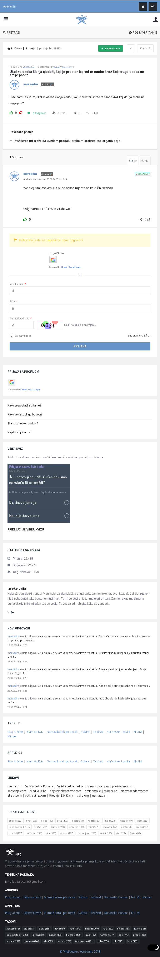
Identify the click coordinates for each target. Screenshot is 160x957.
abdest (15, 820)
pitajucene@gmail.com (25, 881)
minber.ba (110, 791)
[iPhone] (143, 6)
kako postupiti (19, 826)
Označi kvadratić (21, 318)
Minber (12, 736)
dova (62, 820)
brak (31, 820)
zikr (121, 833)
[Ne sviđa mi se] (20, 112)
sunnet (66, 833)
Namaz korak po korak (62, 732)
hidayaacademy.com (134, 791)
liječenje (76, 826)
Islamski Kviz (34, 732)
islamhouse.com (98, 786)
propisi (15, 833)
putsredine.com (35, 795)
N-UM (138, 732)
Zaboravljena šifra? (139, 335)
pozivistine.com (122, 786)
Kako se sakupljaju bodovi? (25, 414)
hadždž (94, 820)
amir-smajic (93, 791)
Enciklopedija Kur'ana (39, 786)
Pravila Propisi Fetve (62, 66)
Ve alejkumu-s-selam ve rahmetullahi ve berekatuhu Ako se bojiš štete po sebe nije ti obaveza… (94, 686)
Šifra (14, 301)
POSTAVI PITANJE (145, 32)
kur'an (40, 826)
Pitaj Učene (15, 732)
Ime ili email (18, 284)
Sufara (85, 732)
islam (142, 820)
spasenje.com (17, 791)
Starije (132, 160)
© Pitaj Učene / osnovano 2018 (80, 951)
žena (135, 833)
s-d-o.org (82, 795)
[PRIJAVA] (155, 19)
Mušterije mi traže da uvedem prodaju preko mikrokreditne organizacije (67, 141)
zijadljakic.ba (38, 791)
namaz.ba (98, 795)
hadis (78, 820)
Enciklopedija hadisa (70, 786)
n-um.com (14, 786)
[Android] (153, 6)
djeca (47, 820)
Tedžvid (98, 732)
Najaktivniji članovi (19, 432)
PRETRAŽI (13, 32)
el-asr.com (15, 795)
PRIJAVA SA (56, 253)
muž (93, 826)
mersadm (13, 636)
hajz (110, 820)
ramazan (34, 833)
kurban (58, 826)
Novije (144, 160)
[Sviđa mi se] (11, 112)
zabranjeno (87, 833)
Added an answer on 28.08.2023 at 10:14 (45, 179)
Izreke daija (17, 588)
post (126, 826)
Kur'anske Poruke (118, 732)
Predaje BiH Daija (61, 795)
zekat (106, 833)
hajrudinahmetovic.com (65, 791)
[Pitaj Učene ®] (83, 19)
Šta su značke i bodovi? (23, 423)
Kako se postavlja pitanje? (24, 405)
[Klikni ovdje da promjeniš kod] (50, 325)
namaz (109, 826)
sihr (51, 833)
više (11, 612)
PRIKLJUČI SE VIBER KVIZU (26, 529)
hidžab (126, 820)
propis (142, 826)
